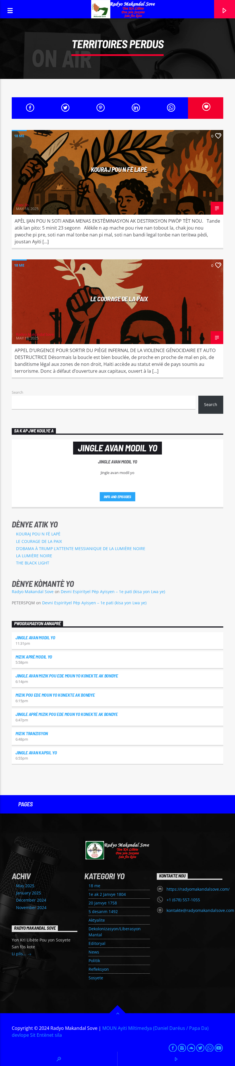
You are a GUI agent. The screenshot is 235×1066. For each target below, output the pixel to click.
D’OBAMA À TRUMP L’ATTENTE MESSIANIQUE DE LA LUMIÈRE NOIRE (80, 548)
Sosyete (96, 977)
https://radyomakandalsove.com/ (198, 889)
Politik (94, 960)
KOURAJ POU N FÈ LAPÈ (119, 169)
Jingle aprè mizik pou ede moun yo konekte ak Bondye (66, 714)
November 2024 (31, 907)
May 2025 (25, 885)
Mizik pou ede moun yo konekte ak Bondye (55, 695)
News (94, 952)
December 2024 (31, 900)
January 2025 (28, 893)
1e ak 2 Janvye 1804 (107, 894)
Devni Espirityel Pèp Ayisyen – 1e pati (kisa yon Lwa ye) (113, 591)
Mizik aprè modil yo (33, 656)
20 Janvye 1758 (103, 903)
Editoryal (97, 943)
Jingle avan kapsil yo (36, 752)
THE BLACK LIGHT (32, 563)
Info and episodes (117, 496)
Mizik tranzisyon (31, 733)
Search (17, 392)
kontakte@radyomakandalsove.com (200, 910)
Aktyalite (97, 920)
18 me (19, 135)
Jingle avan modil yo (35, 637)
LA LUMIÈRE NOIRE (34, 555)
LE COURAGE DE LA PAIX (119, 298)
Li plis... (20, 953)
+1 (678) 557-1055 (183, 899)
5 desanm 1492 (103, 911)
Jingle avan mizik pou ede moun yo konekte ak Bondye (66, 675)
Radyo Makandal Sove (35, 334)
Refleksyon (99, 969)
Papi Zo (22, 204)
